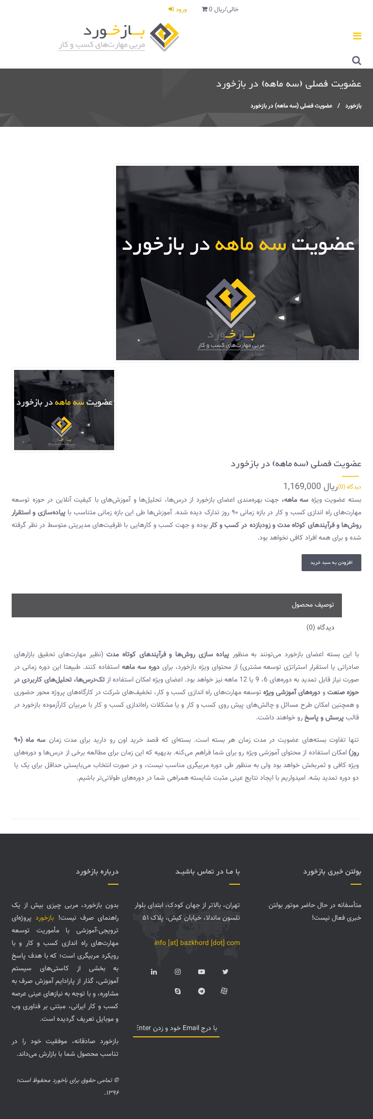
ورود (180, 10)
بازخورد (353, 106)
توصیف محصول (313, 605)
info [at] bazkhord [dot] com (197, 943)
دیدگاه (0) (349, 487)
